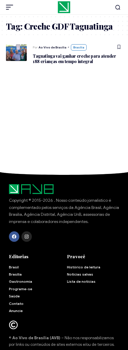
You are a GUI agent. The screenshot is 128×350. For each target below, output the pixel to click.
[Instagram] (26, 236)
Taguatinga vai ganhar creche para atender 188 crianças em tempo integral (74, 58)
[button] (11, 7)
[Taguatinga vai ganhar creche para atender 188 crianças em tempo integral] (16, 52)
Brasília (78, 47)
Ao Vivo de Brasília (52, 47)
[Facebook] (14, 236)
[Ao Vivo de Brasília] (64, 7)
